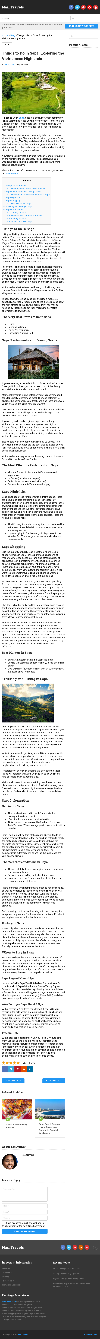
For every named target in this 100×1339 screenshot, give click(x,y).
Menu (6, 18)
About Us (6, 1269)
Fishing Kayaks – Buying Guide (66, 1274)
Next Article (52, 1081)
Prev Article (14, 1081)
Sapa (21, 117)
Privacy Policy (8, 1281)
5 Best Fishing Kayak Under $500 (67, 1269)
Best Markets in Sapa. (19, 203)
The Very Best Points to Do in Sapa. (26, 188)
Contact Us (7, 1273)
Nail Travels (13, 7)
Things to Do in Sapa (14, 185)
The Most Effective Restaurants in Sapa (28, 194)
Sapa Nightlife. (11, 197)
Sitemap (5, 1277)
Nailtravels (9, 64)
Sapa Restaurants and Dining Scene (21, 191)
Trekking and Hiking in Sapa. (18, 206)
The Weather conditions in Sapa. (24, 215)
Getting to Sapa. (17, 212)
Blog (12, 35)
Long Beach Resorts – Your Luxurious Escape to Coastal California (49, 1128)
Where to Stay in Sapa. (20, 221)
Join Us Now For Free (81, 26)
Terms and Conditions (11, 1285)
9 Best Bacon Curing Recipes (16, 1126)
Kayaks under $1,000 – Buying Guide (68, 1279)
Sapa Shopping (11, 200)
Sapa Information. (13, 209)
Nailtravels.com (9, 1301)
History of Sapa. (17, 218)
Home (5, 35)
